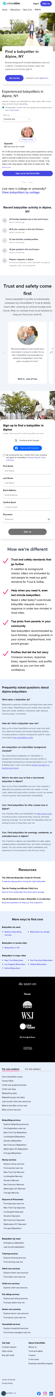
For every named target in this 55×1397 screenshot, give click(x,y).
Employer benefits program (41, 1363)
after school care (44, 813)
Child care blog (9, 1089)
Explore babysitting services (16, 1124)
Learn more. (14, 110)
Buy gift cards (8, 1355)
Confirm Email (9, 502)
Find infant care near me (14, 1277)
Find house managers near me (17, 1332)
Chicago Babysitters (12, 1153)
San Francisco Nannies (14, 1184)
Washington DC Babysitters (16, 1149)
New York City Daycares (14, 1207)
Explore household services (16, 1328)
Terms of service (8, 1380)
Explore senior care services (16, 1313)
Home (4, 9)
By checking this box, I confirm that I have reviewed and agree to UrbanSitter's (26, 457)
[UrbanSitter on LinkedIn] (50, 1393)
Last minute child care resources (16, 1101)
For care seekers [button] (10, 1069)
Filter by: (6, 115)
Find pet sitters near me (14, 1302)
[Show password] (49, 519)
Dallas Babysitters (12, 968)
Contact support (9, 1347)
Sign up (46, 3)
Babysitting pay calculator (13, 1097)
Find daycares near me (14, 1203)
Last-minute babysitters (14, 1247)
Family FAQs (7, 1081)
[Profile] (27, 134)
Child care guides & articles (14, 1085)
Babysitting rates (9, 1093)
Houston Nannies (11, 1180)
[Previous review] (4, 352)
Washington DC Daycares (15, 1224)
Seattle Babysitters (38, 964)
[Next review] (50, 352)
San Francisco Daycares (14, 1220)
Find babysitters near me (15, 1128)
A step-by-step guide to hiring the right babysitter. (24, 881)
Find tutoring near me (13, 1262)
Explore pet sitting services (16, 1298)
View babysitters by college (21, 192)
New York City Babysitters (15, 1132)
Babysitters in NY (12, 947)
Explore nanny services (14, 1164)
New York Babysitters (14, 960)
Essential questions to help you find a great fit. (22, 902)
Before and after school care (14, 1105)
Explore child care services (15, 1287)
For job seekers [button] (33, 1069)
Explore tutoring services (15, 1258)
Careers (32, 1355)
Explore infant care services (16, 1272)
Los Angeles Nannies (13, 1176)
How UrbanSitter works (12, 1076)
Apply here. (44, 78)
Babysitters (15, 9)
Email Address (9, 490)
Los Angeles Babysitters (15, 964)
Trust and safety (36, 1351)
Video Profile (28, 140)
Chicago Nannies (11, 1193)
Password (7, 514)
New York (27, 9)
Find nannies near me (13, 1168)
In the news (34, 1359)
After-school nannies (11, 1109)
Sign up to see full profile (27, 173)
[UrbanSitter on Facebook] (38, 1393)
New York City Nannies (14, 1172)
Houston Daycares (12, 1216)
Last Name (8, 478)
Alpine (38, 9)
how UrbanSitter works (23, 737)
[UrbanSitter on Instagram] (44, 1393)
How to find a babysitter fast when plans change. (23, 892)
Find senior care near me (15, 1317)
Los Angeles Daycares (13, 1212)
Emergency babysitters (14, 1243)
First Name (8, 466)
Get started (14, 78)
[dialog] (3, 1393)
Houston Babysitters (12, 1140)
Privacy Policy (33, 457)
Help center (7, 1351)
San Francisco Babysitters (41, 960)
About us (33, 1347)
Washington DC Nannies (14, 1188)
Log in (36, 3)
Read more (6, 167)
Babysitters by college (40, 932)
